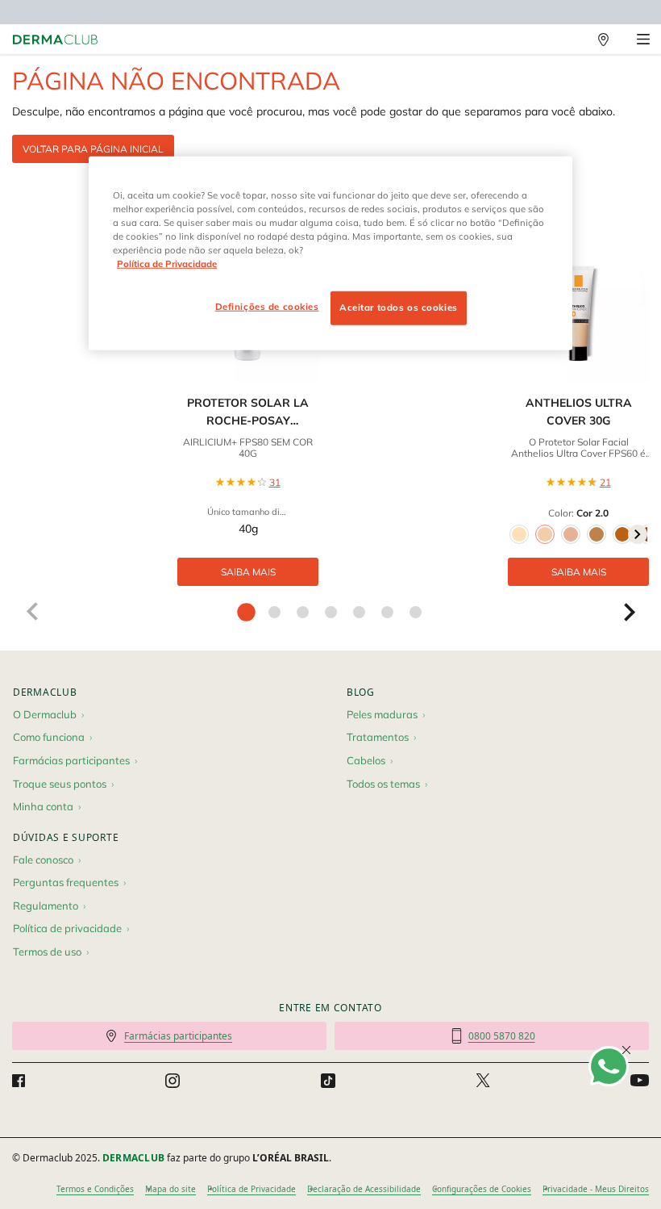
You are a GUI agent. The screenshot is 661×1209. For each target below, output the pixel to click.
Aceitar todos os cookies (398, 307)
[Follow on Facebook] (18, 1080)
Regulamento (45, 905)
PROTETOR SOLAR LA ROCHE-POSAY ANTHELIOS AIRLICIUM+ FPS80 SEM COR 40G (248, 412)
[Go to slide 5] (359, 612)
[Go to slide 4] (331, 612)
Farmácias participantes (71, 760)
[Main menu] (643, 39)
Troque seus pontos (59, 783)
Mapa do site (170, 1188)
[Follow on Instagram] (172, 1080)
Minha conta (43, 806)
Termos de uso (47, 951)
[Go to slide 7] (415, 612)
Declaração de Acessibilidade (364, 1188)
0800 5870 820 (501, 1036)
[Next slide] (629, 611)
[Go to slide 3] (303, 612)
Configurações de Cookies (481, 1188)
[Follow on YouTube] (639, 1080)
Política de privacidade (67, 928)
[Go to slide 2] (274, 612)
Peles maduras (382, 714)
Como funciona (49, 736)
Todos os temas (383, 783)
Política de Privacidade (251, 1188)
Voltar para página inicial (93, 149)
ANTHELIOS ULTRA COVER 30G (579, 411)
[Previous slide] (31, 611)
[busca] (568, 39)
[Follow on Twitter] (483, 1080)
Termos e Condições (95, 1188)
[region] (330, 252)
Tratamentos (378, 736)
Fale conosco (43, 859)
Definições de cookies (267, 306)
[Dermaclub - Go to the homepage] (55, 40)
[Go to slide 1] (246, 612)
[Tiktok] (328, 1080)
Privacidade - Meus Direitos (596, 1188)
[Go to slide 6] (387, 612)
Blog (361, 692)
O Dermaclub (45, 714)
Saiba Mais (248, 572)
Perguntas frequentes (65, 882)
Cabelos (366, 760)
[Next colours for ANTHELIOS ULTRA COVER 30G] (637, 534)
